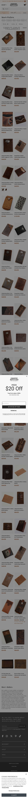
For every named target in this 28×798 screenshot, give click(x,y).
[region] (14, 785)
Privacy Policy (5, 787)
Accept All (13, 795)
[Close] (26, 774)
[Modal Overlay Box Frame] (14, 399)
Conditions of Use (18, 786)
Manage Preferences (14, 790)
